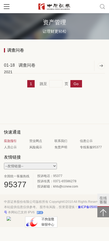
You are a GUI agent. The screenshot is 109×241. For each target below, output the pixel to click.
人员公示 (10, 147)
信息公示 (86, 141)
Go (76, 84)
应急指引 (10, 141)
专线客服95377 (91, 147)
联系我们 (60, 141)
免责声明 (60, 147)
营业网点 (35, 141)
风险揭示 (35, 147)
